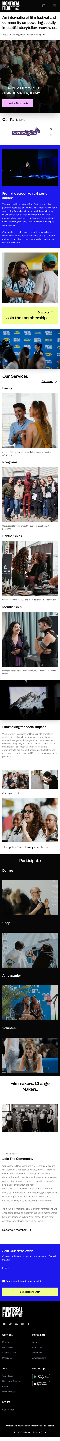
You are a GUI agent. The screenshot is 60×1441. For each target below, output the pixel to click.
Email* (6, 1268)
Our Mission (8, 1376)
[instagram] (22, 1324)
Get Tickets (8, 1409)
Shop (35, 1342)
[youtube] (4, 1324)
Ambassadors (39, 1358)
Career (5, 1386)
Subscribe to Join (30, 1291)
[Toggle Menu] (54, 6)
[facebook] (29, 1324)
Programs (7, 1358)
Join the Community (17, 103)
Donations (37, 1347)
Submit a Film (9, 1352)
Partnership (8, 1347)
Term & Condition (22, 1432)
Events (5, 1342)
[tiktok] (10, 1324)
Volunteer (37, 1352)
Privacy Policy (9, 1391)
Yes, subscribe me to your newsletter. (25, 1281)
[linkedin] (16, 1324)
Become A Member (12, 1381)
